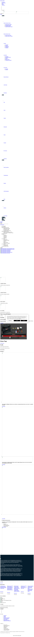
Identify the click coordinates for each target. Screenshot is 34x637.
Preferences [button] (20, 318)
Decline (17, 320)
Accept (24, 320)
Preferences (10, 320)
